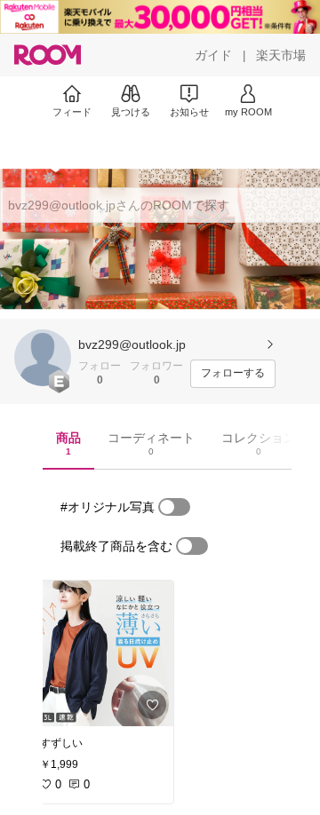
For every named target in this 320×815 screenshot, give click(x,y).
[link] (101, 653)
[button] (42, 357)
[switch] (174, 507)
